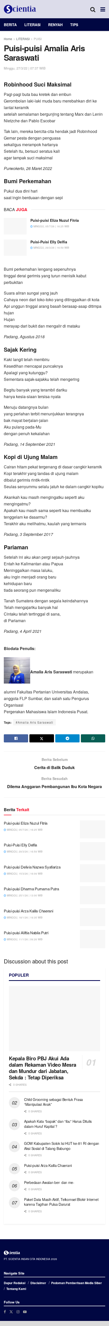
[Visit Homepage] (20, 9)
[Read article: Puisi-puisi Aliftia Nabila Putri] (92, 939)
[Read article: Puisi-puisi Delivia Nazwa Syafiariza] (92, 873)
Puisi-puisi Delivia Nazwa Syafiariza (32, 867)
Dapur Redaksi (14, 1283)
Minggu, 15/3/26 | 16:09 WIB (24, 873)
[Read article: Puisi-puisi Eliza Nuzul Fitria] (15, 226)
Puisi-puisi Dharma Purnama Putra (31, 888)
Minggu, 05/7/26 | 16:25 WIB (51, 226)
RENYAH (55, 24)
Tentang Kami (16, 1288)
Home (8, 39)
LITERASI (32, 24)
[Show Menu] (102, 9)
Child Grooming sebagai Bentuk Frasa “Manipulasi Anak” (53, 1102)
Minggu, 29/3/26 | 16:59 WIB (51, 247)
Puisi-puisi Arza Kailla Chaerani (28, 910)
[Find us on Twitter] (11, 1312)
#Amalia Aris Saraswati (34, 722)
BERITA (10, 24)
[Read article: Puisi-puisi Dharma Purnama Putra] (92, 895)
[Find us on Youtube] (25, 1312)
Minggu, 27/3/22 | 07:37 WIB (25, 68)
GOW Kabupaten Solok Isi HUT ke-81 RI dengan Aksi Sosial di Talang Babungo (61, 1146)
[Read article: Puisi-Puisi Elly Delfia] (15, 248)
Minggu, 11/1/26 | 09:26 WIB (24, 939)
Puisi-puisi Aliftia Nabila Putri (26, 932)
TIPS (74, 24)
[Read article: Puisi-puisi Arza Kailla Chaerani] (92, 917)
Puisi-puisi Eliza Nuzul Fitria (54, 220)
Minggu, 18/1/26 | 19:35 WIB (24, 917)
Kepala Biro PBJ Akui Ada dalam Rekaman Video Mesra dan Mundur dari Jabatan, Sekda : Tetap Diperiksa (42, 1068)
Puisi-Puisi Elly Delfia (48, 241)
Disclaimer (38, 1283)
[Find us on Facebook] (5, 1312)
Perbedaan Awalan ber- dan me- (49, 1182)
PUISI (38, 39)
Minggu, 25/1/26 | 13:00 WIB (24, 895)
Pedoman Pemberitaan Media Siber (76, 1283)
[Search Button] (92, 9)
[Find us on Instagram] (18, 1312)
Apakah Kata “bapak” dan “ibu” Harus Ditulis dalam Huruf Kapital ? (58, 1124)
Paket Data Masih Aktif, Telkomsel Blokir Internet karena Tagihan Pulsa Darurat (61, 1202)
